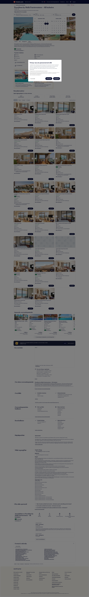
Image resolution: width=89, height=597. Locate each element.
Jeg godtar (56, 78)
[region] (45, 71)
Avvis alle (49, 78)
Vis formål (32, 78)
